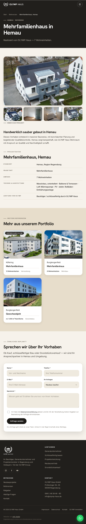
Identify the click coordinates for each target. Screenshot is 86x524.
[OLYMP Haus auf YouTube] (17, 470)
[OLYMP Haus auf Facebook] (11, 470)
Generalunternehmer (53, 451)
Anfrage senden (16, 421)
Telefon (47, 368)
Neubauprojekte (9, 482)
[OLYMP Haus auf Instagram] (5, 470)
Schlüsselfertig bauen (53, 455)
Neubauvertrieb (51, 463)
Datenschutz (55, 509)
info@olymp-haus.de (53, 496)
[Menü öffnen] (80, 4)
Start (5, 14)
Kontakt (6, 498)
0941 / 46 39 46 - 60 (53, 493)
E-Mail (10, 379)
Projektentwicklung (52, 459)
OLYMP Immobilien (76, 509)
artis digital (16, 517)
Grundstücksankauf (52, 467)
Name (9, 368)
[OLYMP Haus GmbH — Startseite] (8, 450)
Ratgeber (7, 490)
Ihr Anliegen (48, 379)
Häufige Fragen (9, 494)
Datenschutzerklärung (29, 412)
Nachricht (11, 391)
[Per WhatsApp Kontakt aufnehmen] (80, 518)
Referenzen (13, 14)
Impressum (45, 509)
